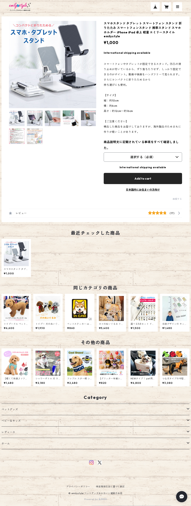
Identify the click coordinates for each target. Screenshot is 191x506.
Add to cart (142, 178)
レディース (8, 432)
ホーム (5, 443)
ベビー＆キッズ (11, 420)
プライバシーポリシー (78, 486)
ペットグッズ (9, 409)
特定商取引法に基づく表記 (110, 486)
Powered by (91, 499)
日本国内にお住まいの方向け (143, 189)
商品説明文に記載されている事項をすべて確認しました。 (141, 145)
